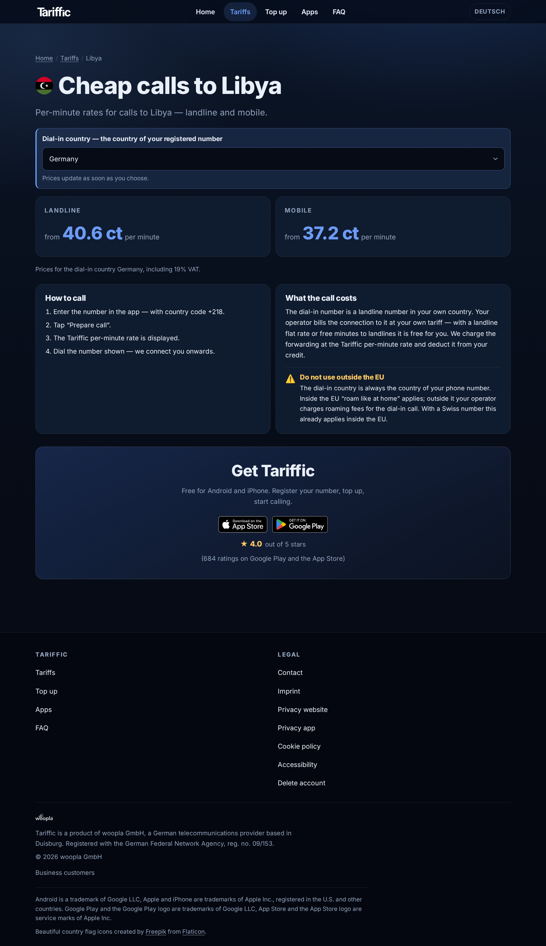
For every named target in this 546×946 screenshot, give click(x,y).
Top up (276, 12)
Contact (290, 672)
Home (205, 12)
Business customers (64, 872)
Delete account (301, 783)
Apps (309, 12)
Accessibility (297, 764)
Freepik (156, 931)
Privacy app (296, 728)
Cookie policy (299, 746)
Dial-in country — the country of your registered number (132, 139)
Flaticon (193, 931)
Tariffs (240, 12)
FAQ (339, 12)
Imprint (289, 691)
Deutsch (493, 14)
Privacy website (303, 709)
